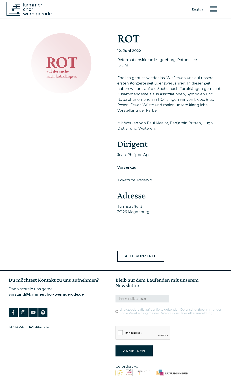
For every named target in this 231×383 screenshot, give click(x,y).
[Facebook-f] (13, 312)
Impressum (17, 326)
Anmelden (134, 351)
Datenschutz (39, 326)
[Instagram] (23, 312)
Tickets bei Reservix (134, 180)
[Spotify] (42, 312)
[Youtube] (33, 312)
